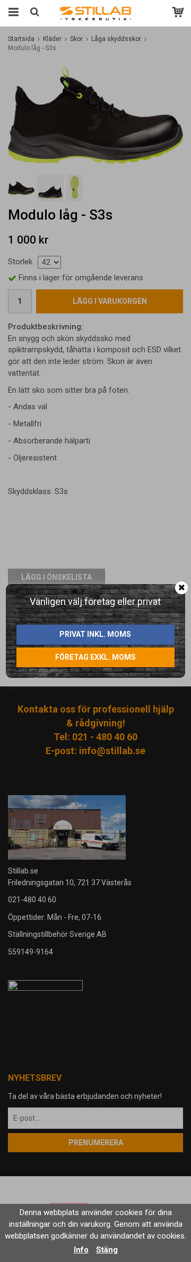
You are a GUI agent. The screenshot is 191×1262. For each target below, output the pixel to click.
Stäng (107, 1250)
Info (81, 1250)
